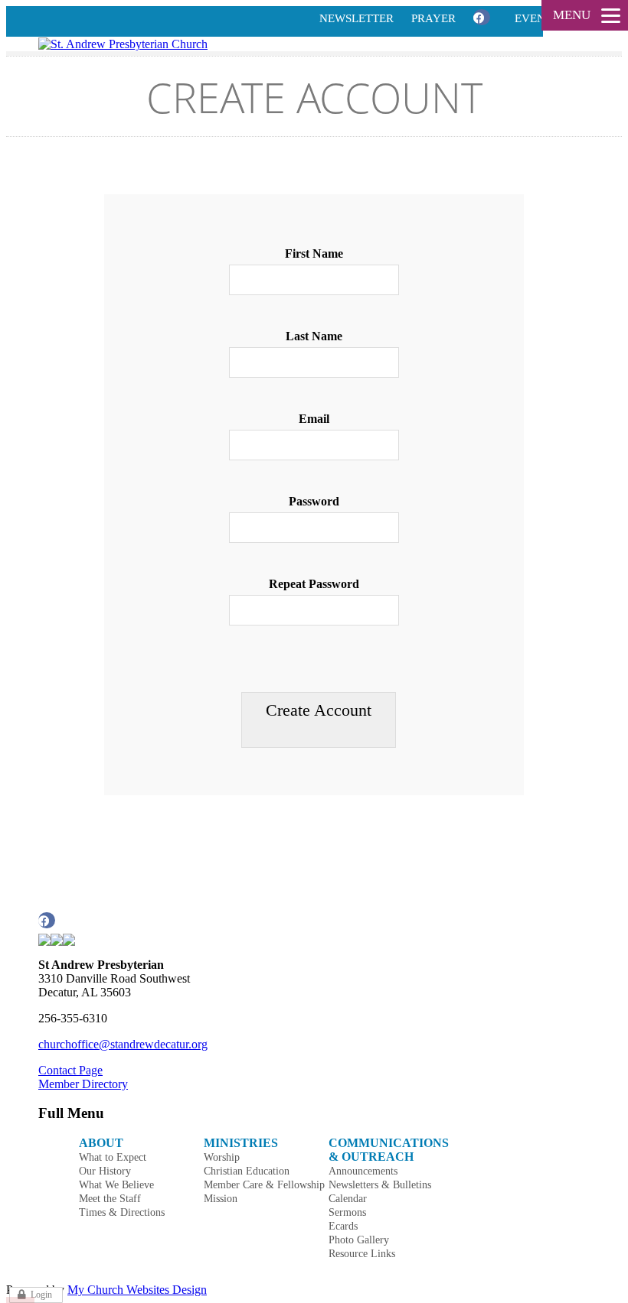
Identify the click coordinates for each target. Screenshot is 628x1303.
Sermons (347, 1212)
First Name (314, 253)
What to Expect (112, 1157)
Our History (105, 1171)
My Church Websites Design (137, 1289)
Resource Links (362, 1253)
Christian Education (246, 1171)
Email (314, 418)
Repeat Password (314, 583)
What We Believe (116, 1185)
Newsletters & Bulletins (380, 1185)
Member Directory (83, 1083)
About (101, 1142)
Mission (220, 1198)
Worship (222, 1157)
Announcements (363, 1171)
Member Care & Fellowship (264, 1185)
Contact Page (70, 1070)
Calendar (348, 1198)
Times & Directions (122, 1212)
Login (41, 1294)
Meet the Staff (110, 1198)
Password (314, 501)
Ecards (343, 1226)
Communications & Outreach (389, 1149)
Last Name (314, 336)
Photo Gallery (359, 1240)
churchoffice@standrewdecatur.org (123, 1044)
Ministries (241, 1142)
